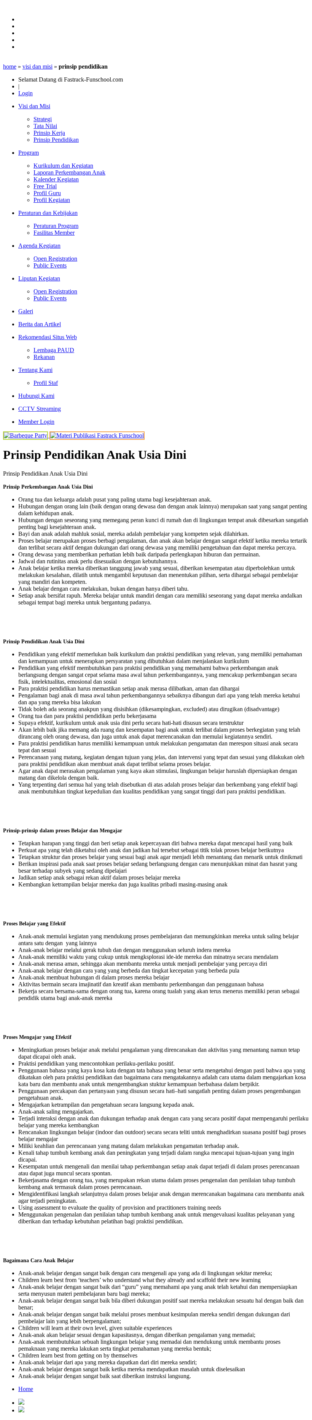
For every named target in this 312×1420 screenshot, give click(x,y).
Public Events (50, 265)
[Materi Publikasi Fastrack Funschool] (97, 435)
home (9, 66)
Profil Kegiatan (51, 200)
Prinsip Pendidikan (56, 139)
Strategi (42, 119)
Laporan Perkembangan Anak (69, 172)
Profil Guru (47, 193)
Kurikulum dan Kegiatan (63, 165)
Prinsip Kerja (49, 133)
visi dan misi (37, 66)
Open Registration (55, 258)
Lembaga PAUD (53, 350)
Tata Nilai (45, 126)
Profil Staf (45, 383)
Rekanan (44, 357)
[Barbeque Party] (26, 435)
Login (25, 93)
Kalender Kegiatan (56, 179)
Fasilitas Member (54, 232)
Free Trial (45, 186)
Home (25, 1389)
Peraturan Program (55, 226)
